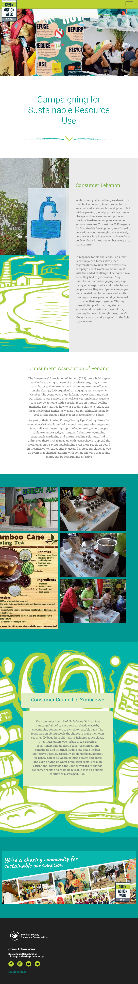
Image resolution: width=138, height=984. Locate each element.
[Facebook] (11, 963)
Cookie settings (17, 971)
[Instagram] (20, 963)
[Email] (37, 963)
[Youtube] (28, 964)
